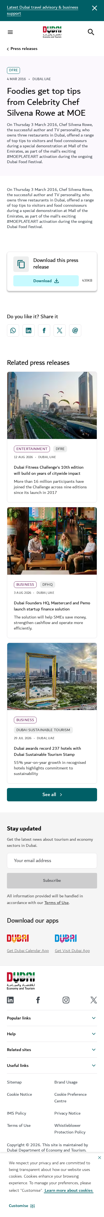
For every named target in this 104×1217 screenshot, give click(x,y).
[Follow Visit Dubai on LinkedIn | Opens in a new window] (10, 1000)
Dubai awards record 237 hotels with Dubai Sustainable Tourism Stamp (47, 751)
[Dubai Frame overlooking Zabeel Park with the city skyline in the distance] (52, 676)
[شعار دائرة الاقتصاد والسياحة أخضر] (52, 32)
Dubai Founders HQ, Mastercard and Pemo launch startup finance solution (52, 606)
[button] (22, 1205)
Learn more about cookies (69, 1190)
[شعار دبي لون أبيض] (21, 981)
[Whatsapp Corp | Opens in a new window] (13, 330)
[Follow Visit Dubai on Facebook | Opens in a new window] (38, 1000)
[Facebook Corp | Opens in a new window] (44, 330)
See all (49, 795)
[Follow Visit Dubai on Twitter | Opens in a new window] (93, 1000)
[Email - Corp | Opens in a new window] (75, 330)
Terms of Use (56, 903)
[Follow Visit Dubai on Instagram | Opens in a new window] (66, 1000)
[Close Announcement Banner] (94, 7)
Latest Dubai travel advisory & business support (42, 10)
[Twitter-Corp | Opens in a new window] (60, 330)
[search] (91, 32)
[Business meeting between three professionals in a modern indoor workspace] (52, 540)
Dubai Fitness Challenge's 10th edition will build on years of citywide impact (48, 470)
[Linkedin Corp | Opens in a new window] (28, 330)
